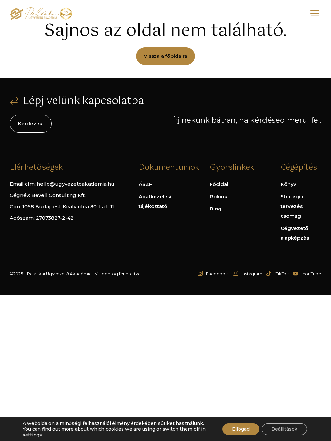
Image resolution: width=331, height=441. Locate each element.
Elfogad (241, 429)
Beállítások (284, 429)
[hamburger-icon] (314, 14)
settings (32, 435)
